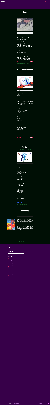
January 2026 (10, 263)
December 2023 (10, 282)
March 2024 (9, 280)
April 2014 (9, 388)
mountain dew (25, 204)
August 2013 (9, 396)
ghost (22, 63)
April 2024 (9, 279)
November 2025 (10, 264)
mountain (27, 63)
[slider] (32, 163)
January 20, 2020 (25, 149)
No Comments (29, 149)
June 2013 (9, 397)
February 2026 (10, 262)
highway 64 (20, 241)
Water (27, 204)
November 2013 (10, 393)
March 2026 (9, 261)
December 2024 (10, 272)
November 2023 (10, 283)
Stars (25, 12)
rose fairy (25, 241)
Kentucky (23, 241)
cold (20, 204)
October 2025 (10, 265)
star (29, 63)
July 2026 (9, 259)
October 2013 (10, 394)
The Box (25, 147)
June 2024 (9, 278)
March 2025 (9, 270)
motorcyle (24, 63)
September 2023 (10, 285)
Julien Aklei (3, 1)
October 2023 (10, 284)
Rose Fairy (25, 210)
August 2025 (9, 267)
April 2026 (9, 260)
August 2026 (9, 258)
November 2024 (10, 273)
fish (21, 63)
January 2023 (10, 290)
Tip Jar (45, 1)
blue (17, 204)
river (28, 63)
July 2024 (9, 277)
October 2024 (10, 274)
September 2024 (10, 275)
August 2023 (9, 286)
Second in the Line (25, 69)
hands (23, 204)
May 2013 (9, 398)
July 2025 (9, 268)
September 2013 (10, 395)
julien (20, 149)
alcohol (18, 63)
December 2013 (10, 392)
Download (31, 61)
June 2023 (9, 288)
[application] (25, 163)
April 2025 (9, 269)
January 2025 (10, 271)
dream (20, 63)
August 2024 (9, 276)
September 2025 (10, 266)
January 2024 (10, 281)
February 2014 (10, 390)
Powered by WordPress (16, 403)
